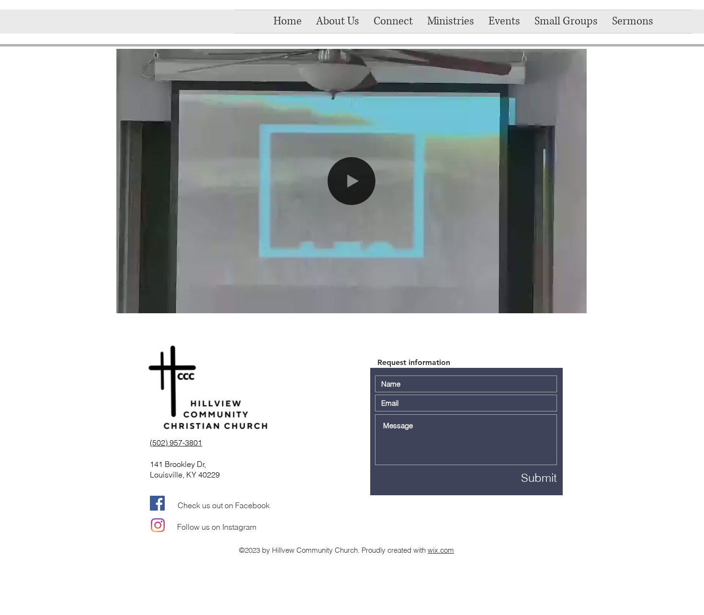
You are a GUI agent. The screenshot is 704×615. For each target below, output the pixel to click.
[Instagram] (158, 525)
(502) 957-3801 (176, 442)
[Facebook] (157, 503)
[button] (393, 21)
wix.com (441, 550)
